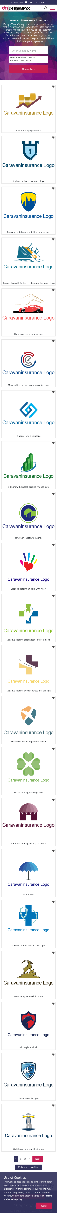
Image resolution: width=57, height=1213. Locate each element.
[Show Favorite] (26, 2)
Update (28, 68)
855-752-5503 (17, 2)
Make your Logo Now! (28, 1167)
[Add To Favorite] (53, 86)
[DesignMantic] (16, 8)
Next (37, 1158)
